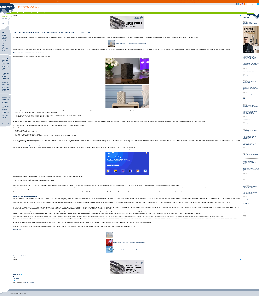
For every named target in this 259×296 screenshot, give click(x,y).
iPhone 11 (4, 64)
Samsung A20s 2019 (5, 113)
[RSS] (245, 4)
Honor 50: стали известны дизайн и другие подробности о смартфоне (250, 149)
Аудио (3, 23)
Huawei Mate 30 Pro (5, 61)
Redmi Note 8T (5, 109)
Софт (3, 45)
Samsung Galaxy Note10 (6, 74)
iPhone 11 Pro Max (5, 69)
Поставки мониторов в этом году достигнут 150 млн (249, 82)
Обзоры (19, 12)
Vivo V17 (4, 111)
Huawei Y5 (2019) (5, 86)
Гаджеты (4, 18)
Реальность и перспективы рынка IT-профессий (27, 9)
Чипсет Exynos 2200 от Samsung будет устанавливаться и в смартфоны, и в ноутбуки (250, 155)
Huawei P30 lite (5, 87)
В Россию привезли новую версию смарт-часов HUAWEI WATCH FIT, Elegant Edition (249, 137)
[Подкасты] (243, 4)
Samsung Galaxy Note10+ (6, 72)
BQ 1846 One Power (4, 80)
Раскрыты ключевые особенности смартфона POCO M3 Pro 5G (249, 144)
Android (4, 20)
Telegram (17, 279)
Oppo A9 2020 (5, 115)
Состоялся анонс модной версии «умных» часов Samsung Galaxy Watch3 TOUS (250, 88)
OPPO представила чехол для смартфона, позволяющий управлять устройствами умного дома (250, 99)
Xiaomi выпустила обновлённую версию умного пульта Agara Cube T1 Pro (251, 181)
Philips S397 (5, 118)
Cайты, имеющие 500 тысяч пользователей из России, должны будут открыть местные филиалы (250, 57)
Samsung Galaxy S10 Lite (6, 100)
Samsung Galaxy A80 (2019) (6, 90)
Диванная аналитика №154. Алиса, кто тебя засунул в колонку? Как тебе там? (131, 43)
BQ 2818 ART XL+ (5, 78)
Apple (3, 34)
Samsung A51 (5, 102)
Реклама (4, 50)
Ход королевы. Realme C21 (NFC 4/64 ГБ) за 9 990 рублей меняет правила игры (33, 7)
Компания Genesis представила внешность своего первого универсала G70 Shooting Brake (250, 124)
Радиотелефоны (6, 47)
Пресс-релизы (5, 48)
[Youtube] (241, 4)
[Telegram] (239, 4)
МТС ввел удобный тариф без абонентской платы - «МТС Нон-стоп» (250, 71)
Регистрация (245, 205)
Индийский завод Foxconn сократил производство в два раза (250, 193)
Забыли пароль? (252, 205)
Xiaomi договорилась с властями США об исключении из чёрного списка (250, 176)
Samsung (25, 12)
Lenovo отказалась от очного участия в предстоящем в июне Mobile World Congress (250, 199)
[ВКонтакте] (237, 4)
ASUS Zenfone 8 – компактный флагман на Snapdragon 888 (250, 119)
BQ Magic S (4, 117)
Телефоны (5, 16)
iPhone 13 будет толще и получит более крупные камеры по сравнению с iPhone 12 (251, 169)
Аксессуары (5, 35)
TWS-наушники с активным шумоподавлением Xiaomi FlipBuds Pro (250, 106)
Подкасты (46, 12)
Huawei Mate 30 (5, 63)
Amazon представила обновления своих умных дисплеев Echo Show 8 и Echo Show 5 (251, 64)
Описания (39, 12)
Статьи (32, 12)
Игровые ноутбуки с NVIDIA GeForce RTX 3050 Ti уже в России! (250, 187)
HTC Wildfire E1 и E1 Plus (6, 107)
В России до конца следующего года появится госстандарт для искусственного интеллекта (250, 112)
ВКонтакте (17, 278)
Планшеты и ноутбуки (5, 38)
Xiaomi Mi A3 (5, 82)
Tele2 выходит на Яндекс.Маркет (249, 94)
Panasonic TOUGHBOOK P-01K (6, 104)
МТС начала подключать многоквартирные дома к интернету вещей (250, 162)
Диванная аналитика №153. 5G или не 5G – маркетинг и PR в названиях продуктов (129, 242)
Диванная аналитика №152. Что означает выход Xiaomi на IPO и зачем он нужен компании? (130, 249)
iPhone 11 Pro (5, 66)
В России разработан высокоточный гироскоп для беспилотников (250, 131)
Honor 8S (4, 76)
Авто (3, 41)
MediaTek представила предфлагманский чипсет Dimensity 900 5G (250, 23)
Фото (3, 43)
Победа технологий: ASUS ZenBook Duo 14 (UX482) (28, 6)
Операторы (4, 40)
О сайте (4, 52)
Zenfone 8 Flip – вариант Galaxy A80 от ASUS (250, 76)
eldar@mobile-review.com (26, 255)
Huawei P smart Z (6, 84)
